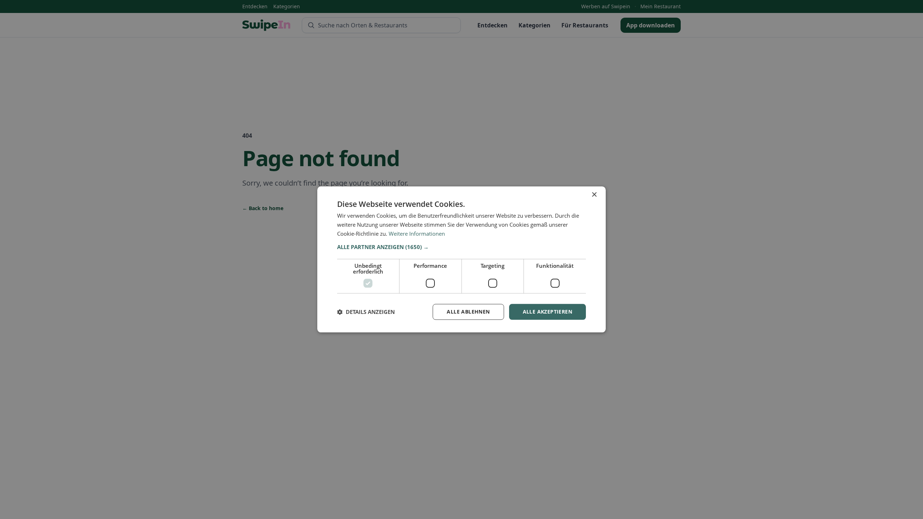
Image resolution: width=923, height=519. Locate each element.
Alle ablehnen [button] (468, 311)
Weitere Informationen (417, 233)
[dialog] (461, 259)
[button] (461, 247)
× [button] (594, 195)
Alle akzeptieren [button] (547, 311)
